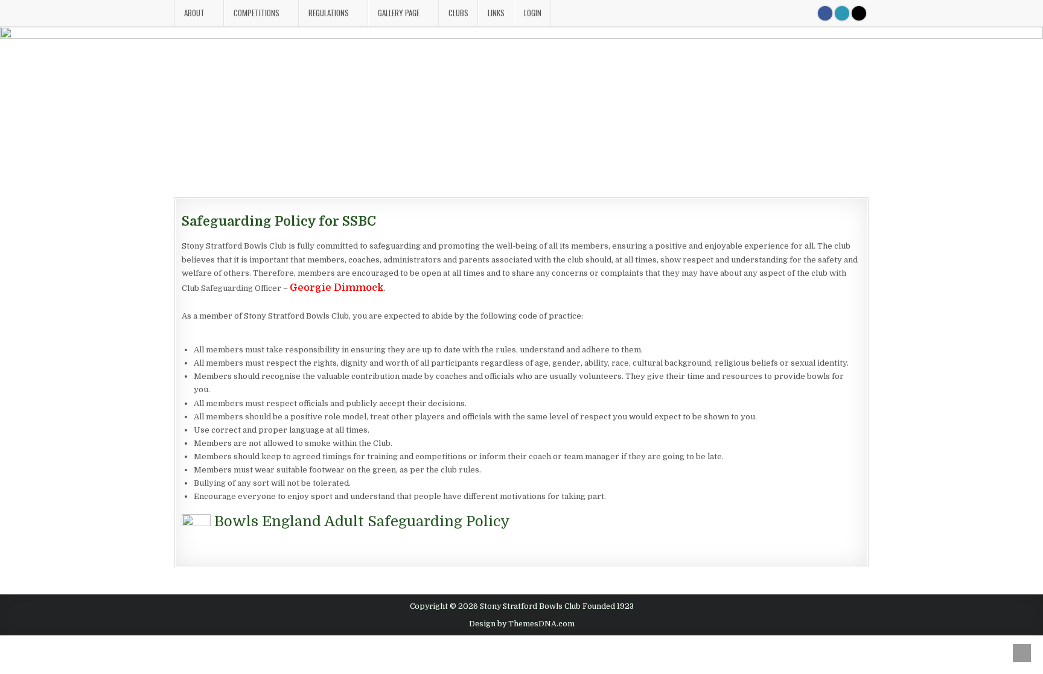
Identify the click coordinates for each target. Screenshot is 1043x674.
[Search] (859, 13)
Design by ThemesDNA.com (522, 624)
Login (532, 13)
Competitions (256, 13)
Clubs (458, 13)
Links (496, 13)
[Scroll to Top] (1022, 653)
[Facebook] (825, 13)
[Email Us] (842, 13)
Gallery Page (398, 13)
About (194, 13)
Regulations (328, 13)
